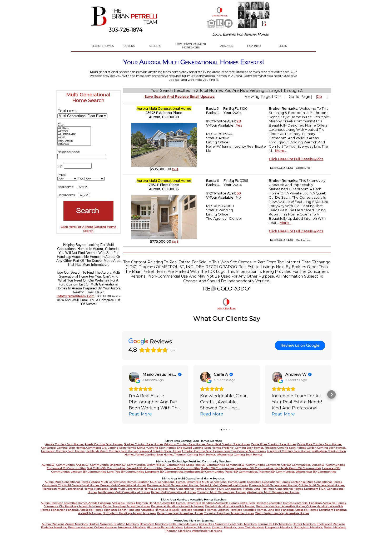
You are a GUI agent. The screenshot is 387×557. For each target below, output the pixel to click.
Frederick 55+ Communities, (145, 468)
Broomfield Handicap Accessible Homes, (213, 503)
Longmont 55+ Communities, (164, 471)
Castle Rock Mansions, (213, 524)
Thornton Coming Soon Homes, (195, 454)
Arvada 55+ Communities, (92, 464)
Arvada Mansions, (76, 524)
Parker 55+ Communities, (241, 471)
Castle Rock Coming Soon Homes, (319, 444)
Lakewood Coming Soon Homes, (159, 451)
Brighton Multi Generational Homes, (161, 482)
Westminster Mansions (207, 531)
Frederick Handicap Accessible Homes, (230, 506)
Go (319, 96)
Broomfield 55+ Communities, (166, 464)
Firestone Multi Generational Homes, (273, 485)
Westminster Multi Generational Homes (273, 492)
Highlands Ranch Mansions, (165, 527)
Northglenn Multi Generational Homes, (124, 492)
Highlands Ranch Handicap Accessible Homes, (134, 509)
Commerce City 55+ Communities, (288, 464)
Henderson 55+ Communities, (254, 468)
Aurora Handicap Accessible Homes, (64, 503)
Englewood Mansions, (331, 524)
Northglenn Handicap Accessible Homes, (129, 513)
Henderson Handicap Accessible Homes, (77, 509)
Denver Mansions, (304, 524)
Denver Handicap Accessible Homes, (126, 506)
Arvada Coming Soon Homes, (104, 444)
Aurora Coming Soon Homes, (64, 444)
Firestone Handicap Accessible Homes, (281, 506)
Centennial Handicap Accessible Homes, (320, 503)
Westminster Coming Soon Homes (239, 454)
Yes (239, 125)
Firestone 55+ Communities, (182, 468)
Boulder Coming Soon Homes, (143, 444)
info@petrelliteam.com (76, 296)
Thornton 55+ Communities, (277, 471)
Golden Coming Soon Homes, (326, 447)
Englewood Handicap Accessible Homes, (177, 506)
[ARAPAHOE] (74, 140)
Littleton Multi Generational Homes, (229, 488)
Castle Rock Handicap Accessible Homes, (266, 503)
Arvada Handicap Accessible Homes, (111, 503)
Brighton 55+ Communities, (128, 464)
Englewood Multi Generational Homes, (173, 485)
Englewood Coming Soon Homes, (199, 447)
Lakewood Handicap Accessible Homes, (191, 509)
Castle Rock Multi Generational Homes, (264, 482)
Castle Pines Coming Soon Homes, (273, 444)
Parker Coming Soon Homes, (154, 454)
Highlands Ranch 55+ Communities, (298, 468)
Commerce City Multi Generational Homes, (71, 485)
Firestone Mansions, (80, 527)
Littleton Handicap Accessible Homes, (242, 509)
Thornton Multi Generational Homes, (221, 492)
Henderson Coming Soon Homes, (63, 451)
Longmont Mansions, (279, 527)
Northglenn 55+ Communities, (204, 471)
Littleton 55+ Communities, (89, 471)
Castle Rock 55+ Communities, (205, 464)
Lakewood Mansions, (197, 527)
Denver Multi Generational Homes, (123, 485)
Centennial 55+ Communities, (245, 464)
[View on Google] (134, 377)
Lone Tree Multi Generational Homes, (278, 488)
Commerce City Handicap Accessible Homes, (73, 506)
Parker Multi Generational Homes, (173, 492)
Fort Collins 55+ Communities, (106, 468)
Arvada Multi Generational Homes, (114, 482)
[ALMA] (74, 137)
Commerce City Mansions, (275, 524)
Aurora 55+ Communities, (58, 464)
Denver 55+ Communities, (328, 464)
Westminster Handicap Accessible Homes (282, 513)
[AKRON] (74, 131)
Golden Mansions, (105, 527)
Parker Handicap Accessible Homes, (180, 513)
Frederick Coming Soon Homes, (243, 447)
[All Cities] (74, 128)
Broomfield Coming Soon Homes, (228, 444)
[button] (122, 394)
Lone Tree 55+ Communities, (125, 471)
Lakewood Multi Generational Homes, (179, 488)
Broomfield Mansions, (154, 524)
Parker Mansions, (335, 527)
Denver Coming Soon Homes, (156, 447)
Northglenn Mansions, (308, 527)
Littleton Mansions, (225, 527)
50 (239, 193)
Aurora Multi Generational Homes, (67, 482)
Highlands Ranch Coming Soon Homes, (112, 451)
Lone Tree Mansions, (251, 527)
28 (239, 121)
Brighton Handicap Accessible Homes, (161, 503)
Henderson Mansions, (132, 527)
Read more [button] (140, 414)
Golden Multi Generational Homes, (322, 485)
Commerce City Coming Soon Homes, (111, 447)
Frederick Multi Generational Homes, (224, 485)
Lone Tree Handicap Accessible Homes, (292, 509)
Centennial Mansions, (243, 524)
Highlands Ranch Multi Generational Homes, (123, 488)
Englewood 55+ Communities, (66, 468)
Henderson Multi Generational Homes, (68, 488)
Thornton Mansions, (178, 531)
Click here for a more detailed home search (88, 229)
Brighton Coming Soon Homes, (185, 444)
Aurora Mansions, (53, 524)
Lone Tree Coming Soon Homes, (245, 451)
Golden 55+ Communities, (218, 468)
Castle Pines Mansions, (183, 524)
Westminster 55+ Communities (316, 471)
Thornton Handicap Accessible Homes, (229, 513)
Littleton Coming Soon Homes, (203, 451)
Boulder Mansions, (101, 524)
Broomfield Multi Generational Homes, (212, 482)
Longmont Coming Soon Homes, (289, 451)
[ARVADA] (74, 143)
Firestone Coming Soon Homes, (285, 447)
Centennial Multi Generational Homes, (316, 482)
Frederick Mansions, (54, 527)
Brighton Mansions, (126, 524)
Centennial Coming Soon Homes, (63, 447)
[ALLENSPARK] (74, 134)
